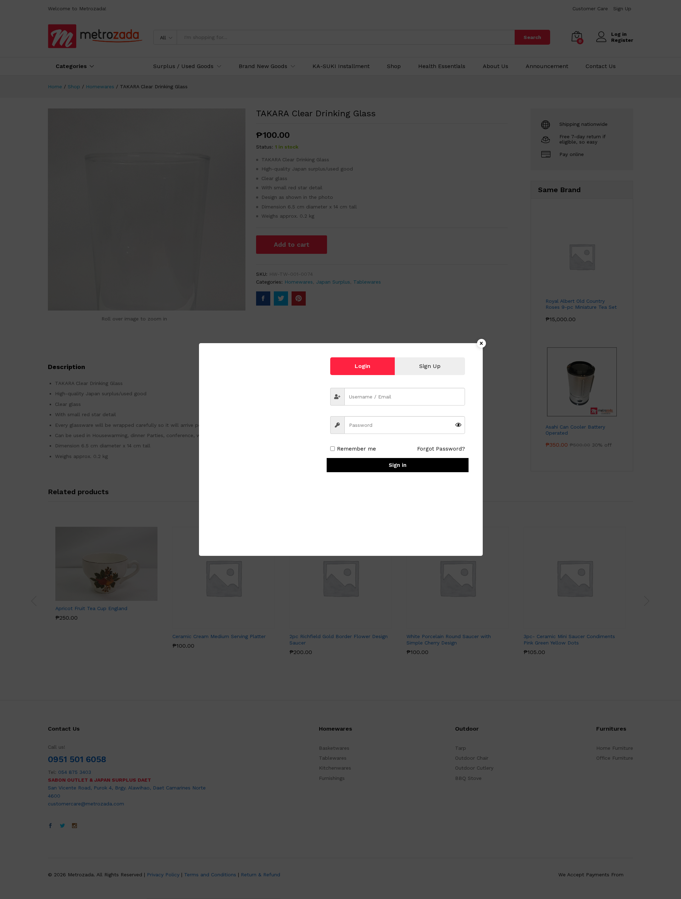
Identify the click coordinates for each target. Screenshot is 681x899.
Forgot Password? (441, 449)
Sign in (397, 465)
